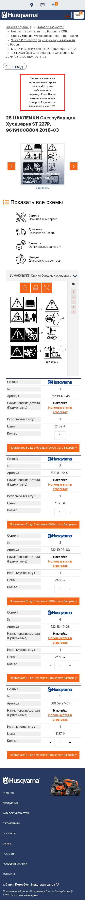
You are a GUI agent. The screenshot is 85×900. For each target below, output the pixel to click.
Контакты (42, 5)
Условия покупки (15, 864)
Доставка (32, 5)
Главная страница (18, 27)
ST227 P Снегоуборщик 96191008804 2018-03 (44, 49)
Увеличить (42, 187)
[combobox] (42, 275)
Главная (8, 793)
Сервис (7, 844)
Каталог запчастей (51, 27)
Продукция (10, 803)
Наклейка (60, 403)
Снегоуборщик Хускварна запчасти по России (44, 36)
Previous (11, 166)
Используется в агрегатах (60, 410)
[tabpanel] (42, 166)
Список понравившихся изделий (53, 5)
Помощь (9, 854)
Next (73, 166)
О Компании (11, 823)
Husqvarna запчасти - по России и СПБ (39, 32)
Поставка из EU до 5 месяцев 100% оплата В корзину (43, 448)
